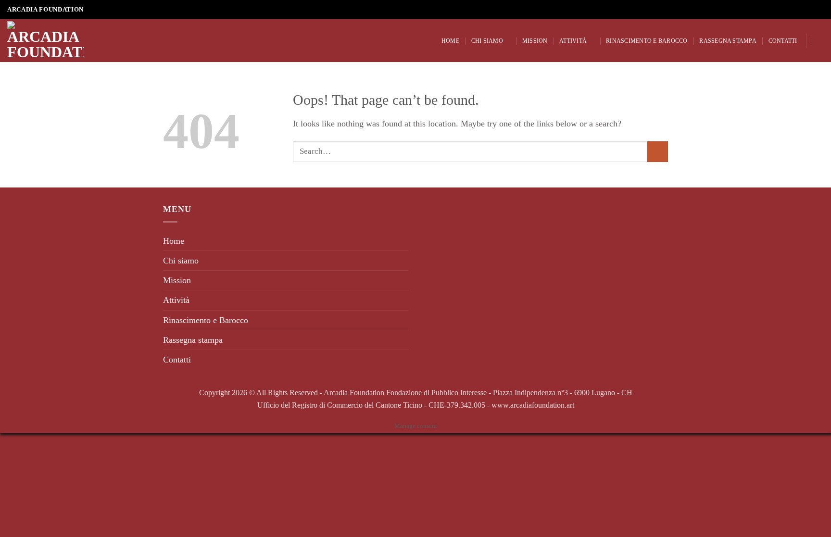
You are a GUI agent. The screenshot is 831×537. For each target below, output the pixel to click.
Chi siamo (487, 40)
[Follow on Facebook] (798, 9)
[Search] (820, 41)
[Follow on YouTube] (819, 9)
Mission (535, 40)
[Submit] (657, 151)
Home (450, 40)
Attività (573, 40)
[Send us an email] (809, 9)
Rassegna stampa (727, 40)
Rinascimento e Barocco (646, 40)
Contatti (782, 40)
